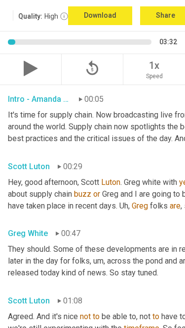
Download (100, 15)
